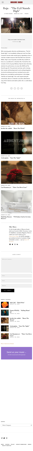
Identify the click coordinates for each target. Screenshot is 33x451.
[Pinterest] (21, 88)
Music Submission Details (7, 343)
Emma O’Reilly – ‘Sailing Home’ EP (20, 311)
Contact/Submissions (21, 444)
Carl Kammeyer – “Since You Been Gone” (14, 187)
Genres (29, 444)
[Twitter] (18, 88)
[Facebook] (11, 88)
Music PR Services (6, 445)
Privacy (13, 444)
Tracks (27, 13)
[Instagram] (15, 244)
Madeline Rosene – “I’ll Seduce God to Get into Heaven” (16, 217)
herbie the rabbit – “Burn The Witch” (13, 128)
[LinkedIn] (17, 244)
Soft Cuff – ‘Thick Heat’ (17, 303)
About (2, 444)
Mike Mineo (9, 13)
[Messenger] (15, 88)
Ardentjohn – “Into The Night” (11, 158)
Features (7, 444)
